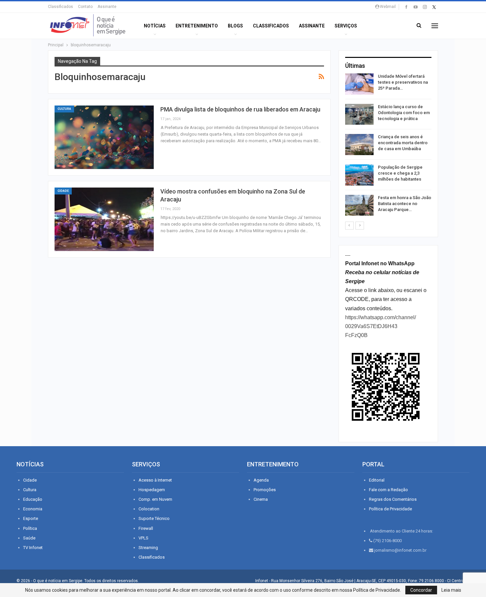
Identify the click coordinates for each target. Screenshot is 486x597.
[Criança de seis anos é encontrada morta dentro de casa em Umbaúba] (359, 144)
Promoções (265, 489)
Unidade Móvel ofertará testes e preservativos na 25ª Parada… (403, 82)
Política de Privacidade (390, 508)
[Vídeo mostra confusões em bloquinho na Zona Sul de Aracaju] (104, 219)
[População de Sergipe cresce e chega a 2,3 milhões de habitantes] (359, 175)
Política (30, 528)
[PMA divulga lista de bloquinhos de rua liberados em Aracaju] (104, 137)
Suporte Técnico (154, 518)
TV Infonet (33, 547)
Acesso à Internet (155, 480)
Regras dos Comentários (393, 499)
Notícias (155, 25)
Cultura (64, 108)
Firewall (146, 528)
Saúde (29, 537)
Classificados (60, 6)
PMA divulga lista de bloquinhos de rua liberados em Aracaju (240, 109)
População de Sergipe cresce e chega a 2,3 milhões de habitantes (400, 173)
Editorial (377, 480)
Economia (32, 508)
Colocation (149, 508)
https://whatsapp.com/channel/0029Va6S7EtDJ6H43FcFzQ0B (380, 326)
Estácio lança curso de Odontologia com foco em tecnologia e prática (404, 112)
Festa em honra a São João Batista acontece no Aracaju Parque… (404, 203)
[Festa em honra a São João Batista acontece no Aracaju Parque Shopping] (359, 205)
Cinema (261, 499)
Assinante (107, 6)
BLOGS (235, 25)
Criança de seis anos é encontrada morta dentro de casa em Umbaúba (402, 142)
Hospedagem (152, 489)
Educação (32, 499)
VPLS (143, 537)
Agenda (261, 480)
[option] (388, 145)
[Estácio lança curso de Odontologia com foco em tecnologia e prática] (359, 114)
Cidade (63, 190)
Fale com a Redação (388, 489)
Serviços (346, 25)
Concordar (421, 590)
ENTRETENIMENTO (197, 25)
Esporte (30, 518)
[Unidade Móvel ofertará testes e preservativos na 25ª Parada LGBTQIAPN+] (359, 84)
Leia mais (451, 590)
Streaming (148, 547)
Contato (85, 6)
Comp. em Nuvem (155, 499)
